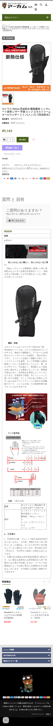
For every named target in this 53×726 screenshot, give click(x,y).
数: (4, 140)
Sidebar (9, 38)
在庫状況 (5, 123)
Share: (5, 159)
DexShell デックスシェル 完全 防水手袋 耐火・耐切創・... (40, 615)
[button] (33, 139)
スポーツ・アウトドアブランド (27, 165)
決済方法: (6, 174)
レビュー (8, 240)
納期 (6, 236)
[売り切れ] (39, 591)
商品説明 (8, 231)
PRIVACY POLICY (38, 714)
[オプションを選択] (13, 591)
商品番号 (5, 119)
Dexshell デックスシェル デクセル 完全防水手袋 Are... (13, 615)
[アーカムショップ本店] (26, 683)
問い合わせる (17, 220)
